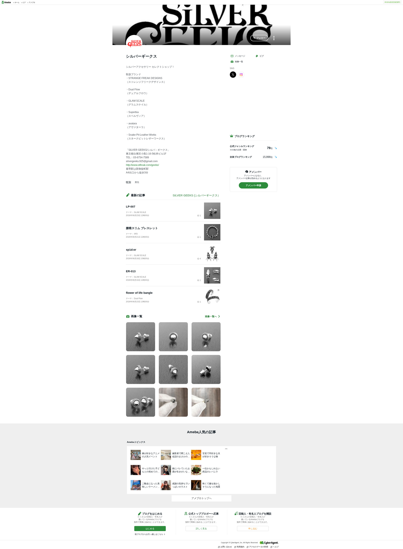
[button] (259, 38)
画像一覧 (239, 61)
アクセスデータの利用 (258, 546)
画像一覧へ (211, 316)
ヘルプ (276, 546)
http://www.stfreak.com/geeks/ (142, 165)
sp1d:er (131, 249)
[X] (233, 74)
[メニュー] (274, 38)
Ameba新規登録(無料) (392, 2)
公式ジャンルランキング (242, 146)
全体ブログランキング (241, 157)
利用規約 (240, 546)
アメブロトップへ (201, 498)
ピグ (262, 56)
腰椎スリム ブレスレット (142, 228)
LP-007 (130, 206)
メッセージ (240, 56)
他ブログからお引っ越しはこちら (149, 534)
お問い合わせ (226, 546)
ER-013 (131, 271)
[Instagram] (241, 74)
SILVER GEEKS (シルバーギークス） (196, 195)
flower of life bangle (139, 292)
